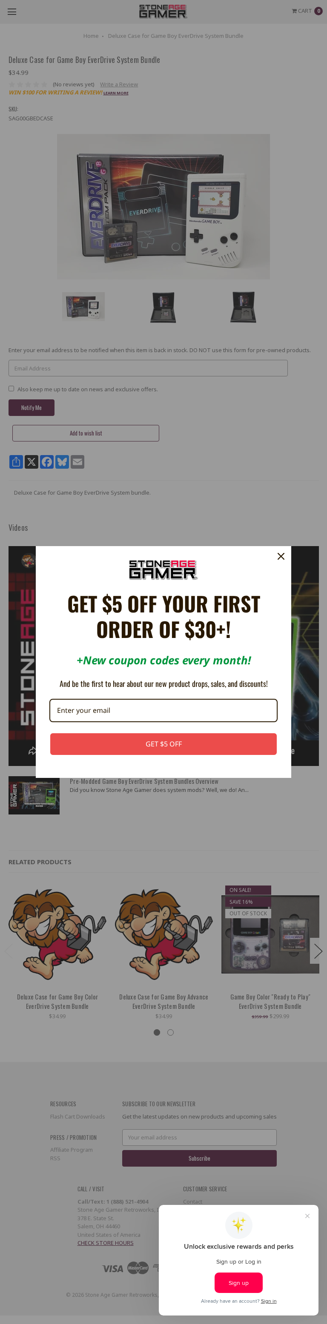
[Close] (281, 556)
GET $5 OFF (164, 744)
